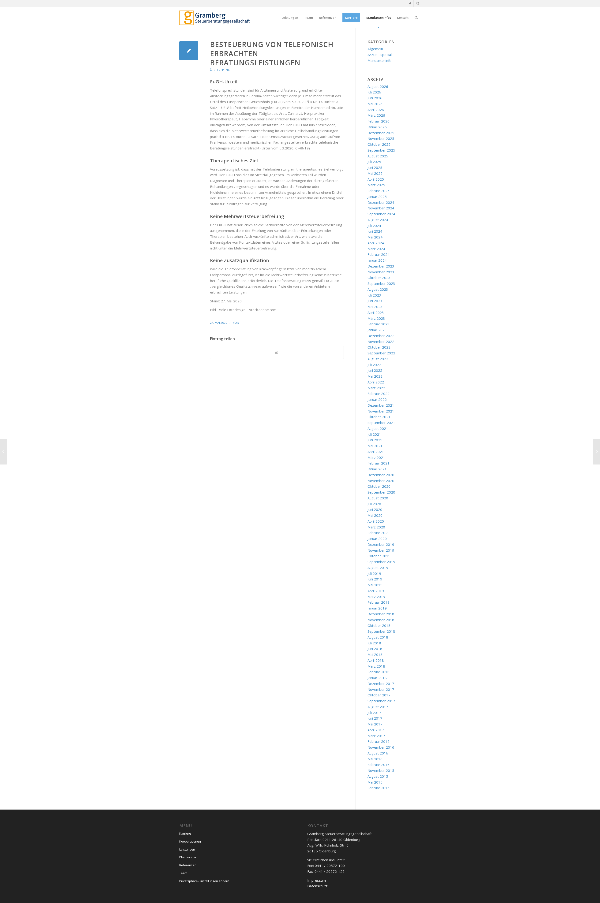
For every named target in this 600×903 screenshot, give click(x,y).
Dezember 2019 (381, 544)
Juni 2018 (375, 648)
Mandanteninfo (379, 60)
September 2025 (381, 150)
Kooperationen (190, 841)
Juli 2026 (374, 92)
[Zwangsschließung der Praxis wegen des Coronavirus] (3, 452)
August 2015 (378, 776)
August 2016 (378, 753)
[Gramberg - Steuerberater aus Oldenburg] (214, 17)
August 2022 (378, 359)
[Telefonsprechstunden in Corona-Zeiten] (188, 50)
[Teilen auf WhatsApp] (277, 352)
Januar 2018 (377, 677)
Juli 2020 (374, 504)
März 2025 (376, 184)
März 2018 (376, 666)
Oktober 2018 (379, 625)
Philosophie (187, 857)
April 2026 (376, 109)
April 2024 (376, 243)
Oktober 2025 (379, 144)
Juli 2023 (374, 295)
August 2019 (378, 567)
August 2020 (378, 498)
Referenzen (187, 865)
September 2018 (381, 631)
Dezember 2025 (381, 132)
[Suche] (416, 17)
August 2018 (378, 637)
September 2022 (381, 353)
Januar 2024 (377, 260)
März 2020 (376, 527)
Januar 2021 (377, 469)
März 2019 (376, 596)
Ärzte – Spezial (380, 54)
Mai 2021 (375, 445)
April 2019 (376, 590)
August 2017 (378, 706)
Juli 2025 (374, 161)
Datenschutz (317, 886)
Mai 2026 (375, 103)
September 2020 (381, 492)
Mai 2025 (375, 173)
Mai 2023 (375, 306)
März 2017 (376, 735)
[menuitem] (289, 17)
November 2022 (381, 341)
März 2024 (376, 248)
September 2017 (381, 701)
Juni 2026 (375, 98)
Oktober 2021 (379, 416)
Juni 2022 (375, 370)
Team (183, 873)
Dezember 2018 (381, 614)
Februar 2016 (379, 764)
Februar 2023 (379, 324)
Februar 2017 (379, 741)
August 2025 (378, 156)
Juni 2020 (375, 509)
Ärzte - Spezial (220, 70)
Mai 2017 (375, 724)
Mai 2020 (375, 515)
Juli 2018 (374, 643)
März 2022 (376, 388)
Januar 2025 (377, 196)
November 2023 (381, 272)
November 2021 (381, 411)
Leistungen (187, 849)
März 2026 (376, 115)
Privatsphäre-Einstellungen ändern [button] (204, 881)
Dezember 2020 (381, 474)
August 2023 (378, 289)
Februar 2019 (379, 602)
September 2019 (381, 561)
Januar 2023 (377, 329)
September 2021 (381, 422)
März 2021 (376, 457)
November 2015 (381, 770)
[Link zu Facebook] (410, 3)
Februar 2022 (379, 393)
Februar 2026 (379, 121)
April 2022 (376, 382)
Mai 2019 (375, 585)
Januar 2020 (377, 538)
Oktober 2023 (379, 277)
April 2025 (376, 179)
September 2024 (381, 214)
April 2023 (376, 312)
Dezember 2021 (381, 405)
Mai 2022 (375, 376)
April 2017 (376, 730)
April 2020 (376, 521)
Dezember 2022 (381, 335)
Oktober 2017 (379, 695)
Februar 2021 (379, 463)
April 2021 (376, 451)
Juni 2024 (375, 231)
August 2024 (378, 219)
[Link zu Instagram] (417, 3)
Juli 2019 (374, 573)
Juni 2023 (375, 300)
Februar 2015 (379, 787)
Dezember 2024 (381, 202)
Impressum (316, 880)
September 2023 (381, 283)
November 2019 (381, 550)
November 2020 (381, 480)
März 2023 (376, 318)
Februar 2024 (379, 254)
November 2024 (381, 208)
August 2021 (378, 428)
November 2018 (381, 619)
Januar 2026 (377, 127)
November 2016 (381, 747)
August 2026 (378, 86)
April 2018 (376, 660)
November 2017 (381, 689)
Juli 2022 (374, 364)
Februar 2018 (379, 671)
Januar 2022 (377, 399)
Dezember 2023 (381, 266)
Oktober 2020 (379, 486)
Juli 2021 (374, 434)
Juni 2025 (375, 167)
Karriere (185, 833)
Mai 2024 (375, 237)
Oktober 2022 (379, 347)
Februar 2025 (379, 190)
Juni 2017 (375, 718)
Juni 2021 (375, 440)
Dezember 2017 (381, 683)
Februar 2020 (379, 532)
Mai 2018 (375, 654)
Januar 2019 (377, 608)
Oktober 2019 (379, 556)
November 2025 (381, 138)
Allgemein (375, 48)
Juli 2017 (374, 712)
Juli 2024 (374, 225)
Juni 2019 (375, 579)
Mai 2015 (375, 782)
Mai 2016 (375, 759)
